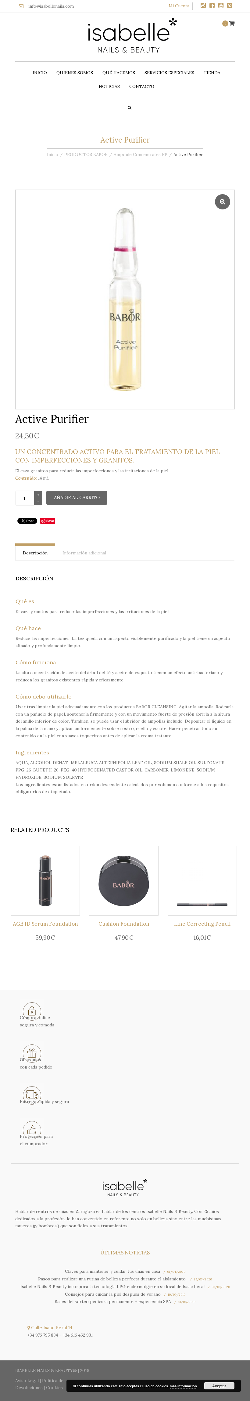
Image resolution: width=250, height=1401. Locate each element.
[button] (222, 201)
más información (183, 1386)
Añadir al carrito (77, 497)
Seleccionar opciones (47, 882)
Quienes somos (74, 72)
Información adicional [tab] (84, 553)
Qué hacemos (118, 72)
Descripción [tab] (35, 553)
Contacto (141, 86)
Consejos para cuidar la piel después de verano (113, 1294)
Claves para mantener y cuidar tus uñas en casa (112, 1271)
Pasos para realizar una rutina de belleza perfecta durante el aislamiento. (112, 1279)
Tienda (212, 72)
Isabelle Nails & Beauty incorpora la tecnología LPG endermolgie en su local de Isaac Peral (112, 1286)
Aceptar (219, 1385)
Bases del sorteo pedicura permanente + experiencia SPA (113, 1301)
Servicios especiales (169, 72)
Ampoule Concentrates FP (140, 154)
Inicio (40, 72)
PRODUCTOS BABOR (86, 154)
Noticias (109, 86)
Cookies (54, 1387)
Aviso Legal (27, 1380)
